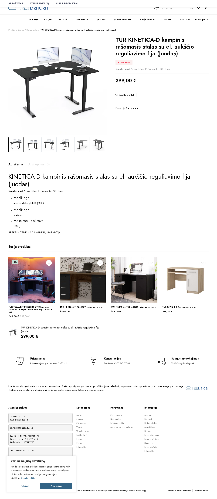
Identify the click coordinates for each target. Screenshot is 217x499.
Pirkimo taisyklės (150, 423)
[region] (41, 474)
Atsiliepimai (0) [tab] (39, 164)
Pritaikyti (25, 486)
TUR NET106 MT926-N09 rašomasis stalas (82, 306)
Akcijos (48, 19)
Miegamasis (82, 19)
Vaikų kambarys (122, 19)
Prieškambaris (148, 19)
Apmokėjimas (149, 427)
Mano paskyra (116, 415)
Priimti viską (56, 486)
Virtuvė (101, 19)
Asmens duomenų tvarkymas (121, 427)
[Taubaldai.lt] (28, 7)
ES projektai (202, 19)
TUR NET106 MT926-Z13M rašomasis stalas (133, 306)
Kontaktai (148, 419)
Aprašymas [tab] (16, 164)
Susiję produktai (66, 3)
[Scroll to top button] (210, 492)
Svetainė (62, 19)
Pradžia (11, 29)
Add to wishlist (126, 94)
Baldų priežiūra (150, 447)
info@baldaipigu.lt (21, 428)
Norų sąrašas (115, 419)
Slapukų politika (28, 478)
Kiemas (183, 19)
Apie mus (148, 415)
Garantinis (148, 443)
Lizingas (147, 431)
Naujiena (33, 19)
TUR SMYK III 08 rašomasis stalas (179, 306)
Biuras (167, 19)
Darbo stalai (32, 29)
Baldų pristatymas (151, 435)
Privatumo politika (117, 423)
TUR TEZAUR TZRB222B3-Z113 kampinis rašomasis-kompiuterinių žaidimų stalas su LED (30, 309)
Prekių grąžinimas (151, 439)
